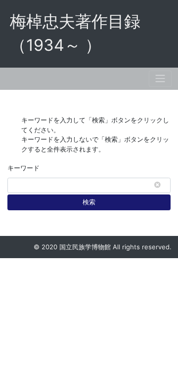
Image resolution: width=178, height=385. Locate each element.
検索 (89, 202)
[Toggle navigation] (160, 79)
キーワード (23, 168)
